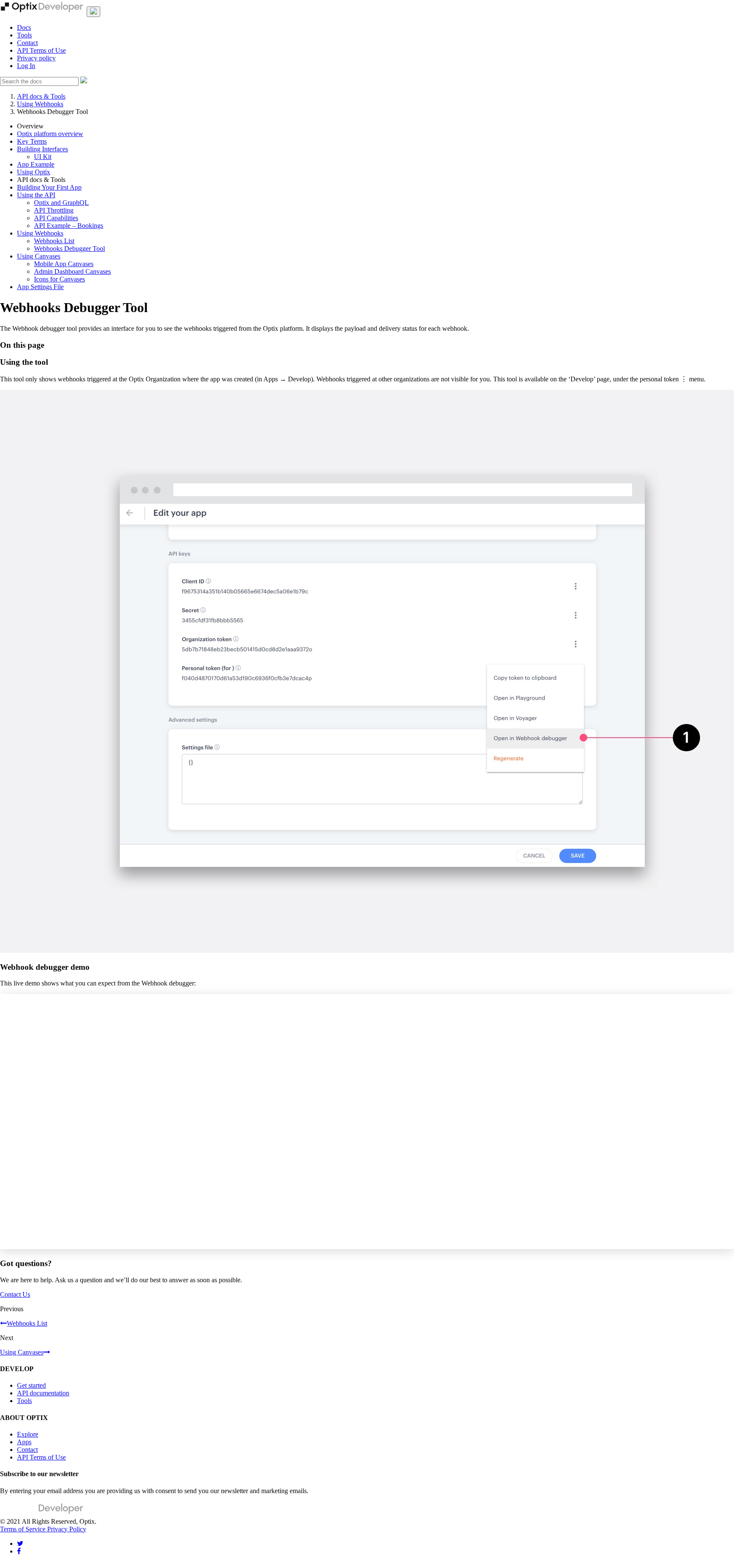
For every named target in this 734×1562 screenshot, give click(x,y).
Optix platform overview (50, 133)
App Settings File (40, 286)
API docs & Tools (41, 96)
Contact (27, 42)
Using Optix (33, 172)
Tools (24, 35)
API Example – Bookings (68, 225)
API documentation (43, 1393)
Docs (24, 27)
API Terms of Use (41, 50)
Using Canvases (38, 256)
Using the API (36, 195)
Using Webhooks (40, 104)
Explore (27, 1434)
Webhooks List (54, 240)
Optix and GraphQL (61, 202)
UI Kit (42, 156)
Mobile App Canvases (63, 263)
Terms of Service (23, 1529)
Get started (31, 1385)
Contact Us (15, 1294)
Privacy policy (36, 58)
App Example (35, 164)
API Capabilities (56, 218)
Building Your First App (49, 187)
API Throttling (53, 210)
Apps (24, 1442)
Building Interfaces (42, 149)
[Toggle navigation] (93, 11)
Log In (26, 65)
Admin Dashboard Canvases (72, 271)
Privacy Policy (66, 1529)
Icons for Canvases (59, 279)
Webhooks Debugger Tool (69, 248)
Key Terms (32, 141)
